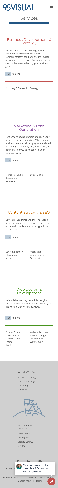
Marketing (23, 385)
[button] (51, 7)
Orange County (25, 441)
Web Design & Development (29, 291)
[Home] (20, 7)
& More (21, 445)
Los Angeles (24, 437)
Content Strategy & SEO (29, 212)
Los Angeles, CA (12, 468)
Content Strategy (26, 381)
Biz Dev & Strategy (27, 377)
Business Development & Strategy (29, 41)
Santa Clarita (24, 433)
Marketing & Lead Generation (29, 128)
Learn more (14, 73)
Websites (22, 389)
